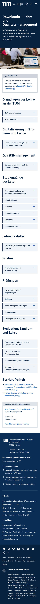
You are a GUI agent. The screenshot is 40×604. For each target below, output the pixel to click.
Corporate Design (9, 539)
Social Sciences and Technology (14, 515)
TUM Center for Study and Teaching (18, 409)
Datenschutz (20, 561)
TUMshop (27, 536)
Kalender (24, 529)
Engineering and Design (11, 505)
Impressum (31, 561)
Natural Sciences (8, 508)
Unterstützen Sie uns (10, 461)
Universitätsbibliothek (10, 536)
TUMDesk (17, 532)
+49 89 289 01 (21, 450)
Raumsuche (29, 532)
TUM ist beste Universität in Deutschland (20, 484)
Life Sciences (24, 508)
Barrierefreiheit (7, 561)
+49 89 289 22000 (22, 452)
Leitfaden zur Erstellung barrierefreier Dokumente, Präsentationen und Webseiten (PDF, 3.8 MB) (21, 387)
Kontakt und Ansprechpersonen (17, 424)
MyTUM (5, 532)
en (22, 4)
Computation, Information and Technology (18, 501)
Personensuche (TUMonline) (13, 525)
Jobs (4, 557)
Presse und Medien (24, 557)
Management (27, 511)
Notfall (4, 564)
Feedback (11, 557)
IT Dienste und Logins (10, 529)
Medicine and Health (10, 511)
